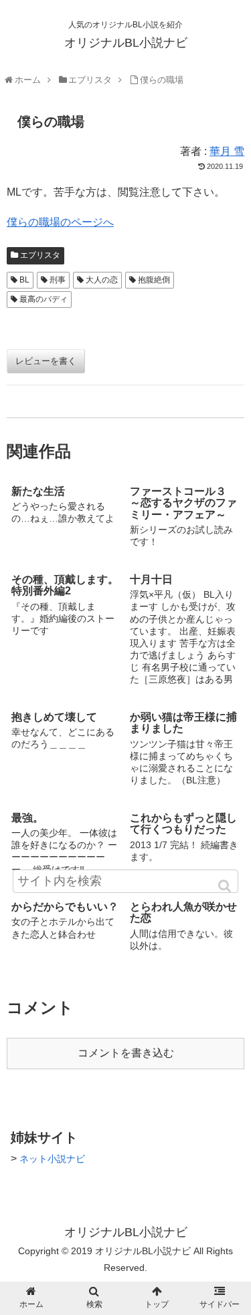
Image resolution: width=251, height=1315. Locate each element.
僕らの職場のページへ (60, 222)
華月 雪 (227, 151)
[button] (225, 886)
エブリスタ (40, 255)
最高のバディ (43, 299)
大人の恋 (102, 280)
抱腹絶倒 (154, 280)
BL (24, 280)
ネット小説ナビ (52, 1158)
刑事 (58, 280)
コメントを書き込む (126, 1053)
